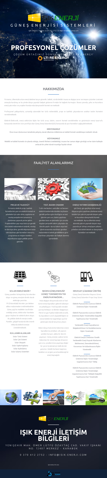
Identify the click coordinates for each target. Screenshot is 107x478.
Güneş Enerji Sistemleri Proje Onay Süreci (87, 297)
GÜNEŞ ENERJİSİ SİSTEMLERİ (53, 25)
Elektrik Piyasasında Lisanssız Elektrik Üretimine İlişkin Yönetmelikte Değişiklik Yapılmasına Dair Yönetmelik (87, 316)
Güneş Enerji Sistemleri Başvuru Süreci (87, 294)
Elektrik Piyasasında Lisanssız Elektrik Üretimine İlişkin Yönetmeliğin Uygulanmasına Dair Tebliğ (87, 359)
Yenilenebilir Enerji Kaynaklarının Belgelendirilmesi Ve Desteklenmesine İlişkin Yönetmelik (87, 328)
